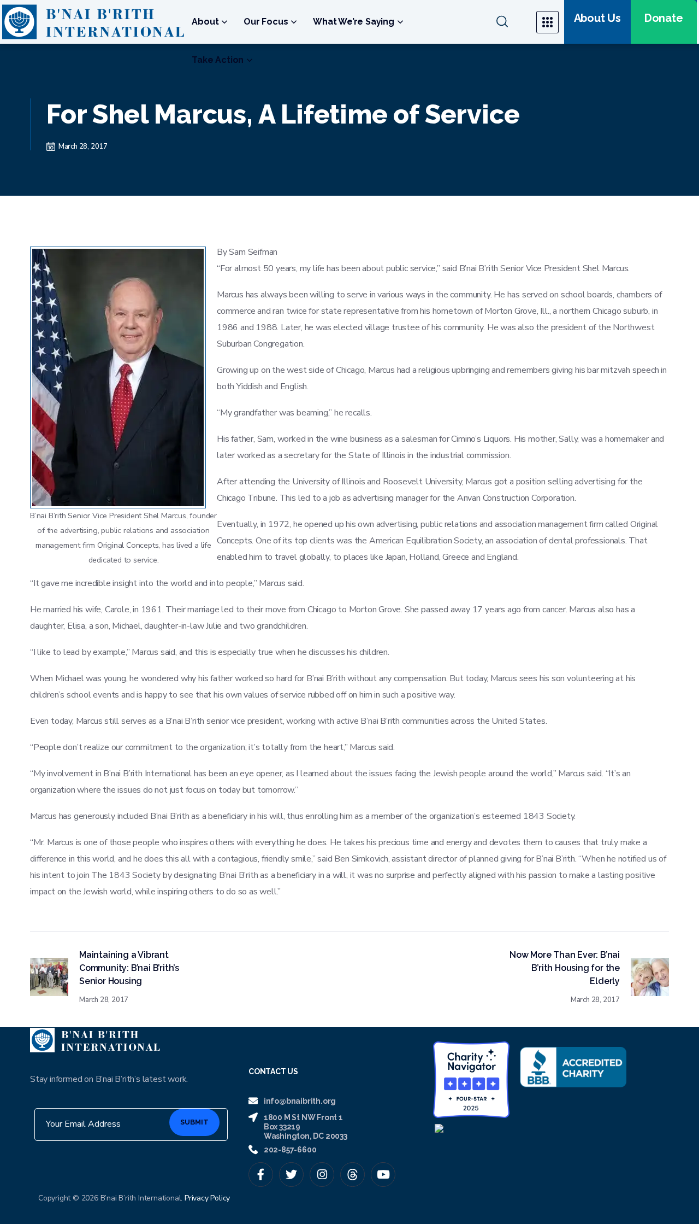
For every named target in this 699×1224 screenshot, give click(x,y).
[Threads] (352, 1174)
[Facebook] (260, 1174)
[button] (509, 22)
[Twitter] (291, 1174)
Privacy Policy (207, 1198)
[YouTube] (383, 1174)
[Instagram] (322, 1174)
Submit (194, 1122)
